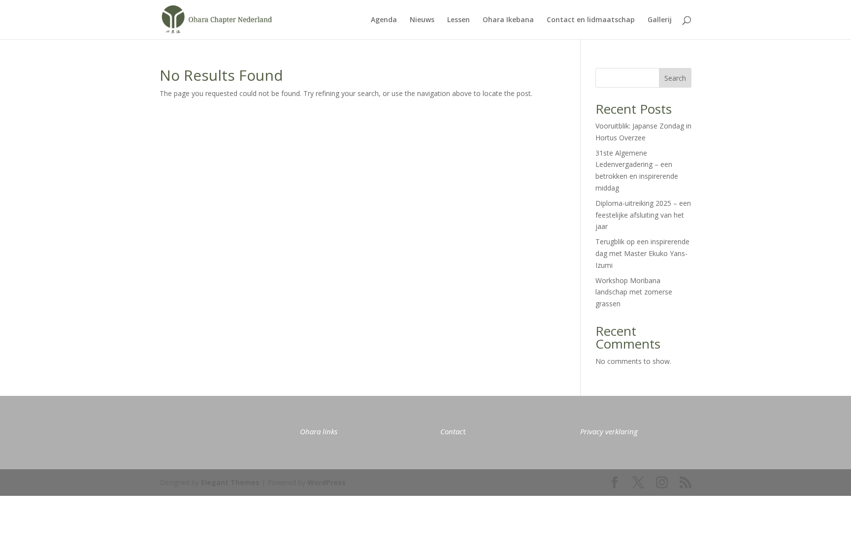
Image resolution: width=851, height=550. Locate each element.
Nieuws (422, 20)
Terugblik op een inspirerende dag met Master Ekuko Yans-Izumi (642, 253)
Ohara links (318, 431)
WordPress (326, 482)
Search (675, 78)
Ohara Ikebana (508, 20)
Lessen (458, 20)
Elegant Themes (230, 482)
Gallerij (660, 20)
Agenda (384, 20)
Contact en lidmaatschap (591, 20)
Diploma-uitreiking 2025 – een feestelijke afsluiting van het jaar (643, 214)
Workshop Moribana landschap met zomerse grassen (633, 292)
